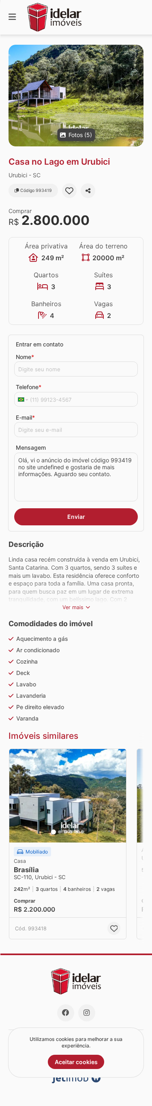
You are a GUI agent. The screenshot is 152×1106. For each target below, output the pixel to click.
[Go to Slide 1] (53, 832)
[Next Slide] (136, 95)
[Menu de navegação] (12, 17)
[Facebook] (65, 1012)
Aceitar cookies (76, 1061)
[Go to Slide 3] (65, 832)
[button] (76, 95)
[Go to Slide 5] (76, 832)
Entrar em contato (39, 344)
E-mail (25, 417)
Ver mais (72, 607)
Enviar (76, 516)
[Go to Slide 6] (82, 832)
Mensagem (31, 447)
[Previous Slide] (15, 95)
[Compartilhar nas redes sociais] (88, 190)
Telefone (28, 386)
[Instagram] (86, 1012)
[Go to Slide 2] (59, 832)
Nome (25, 356)
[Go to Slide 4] (71, 832)
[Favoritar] (69, 190)
